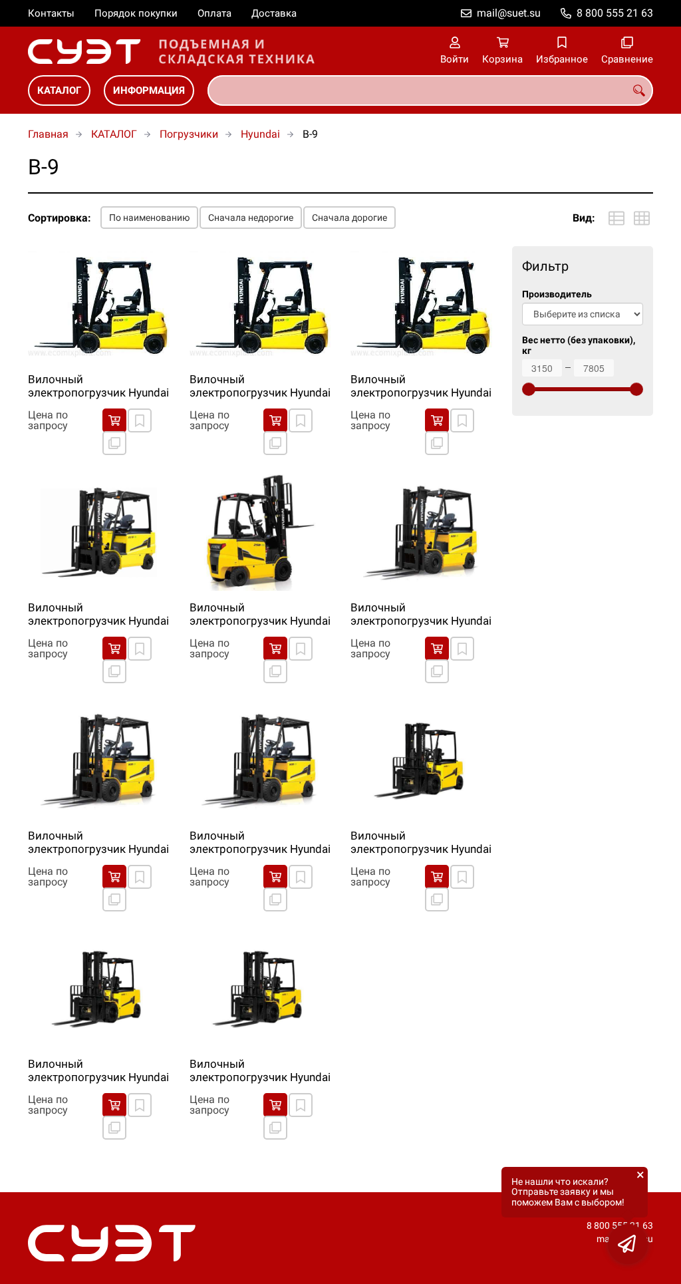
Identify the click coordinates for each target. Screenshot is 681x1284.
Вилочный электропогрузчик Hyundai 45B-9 (98, 1071)
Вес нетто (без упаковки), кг (578, 345)
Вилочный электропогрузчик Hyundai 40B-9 (420, 843)
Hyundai (260, 134)
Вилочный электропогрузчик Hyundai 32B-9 (98, 843)
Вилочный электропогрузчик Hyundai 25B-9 (260, 615)
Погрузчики (189, 134)
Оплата (214, 13)
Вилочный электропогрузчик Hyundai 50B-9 (260, 1071)
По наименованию (149, 217)
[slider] (528, 389)
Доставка (274, 13)
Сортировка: (59, 218)
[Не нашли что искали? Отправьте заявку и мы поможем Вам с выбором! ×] (628, 1244)
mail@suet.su (509, 13)
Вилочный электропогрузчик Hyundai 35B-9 (260, 843)
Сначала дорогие (349, 217)
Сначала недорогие (250, 217)
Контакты (51, 13)
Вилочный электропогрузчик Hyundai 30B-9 (420, 615)
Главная (48, 134)
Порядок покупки (136, 13)
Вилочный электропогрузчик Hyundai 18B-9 (260, 387)
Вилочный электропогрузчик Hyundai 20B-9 (420, 387)
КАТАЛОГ (59, 90)
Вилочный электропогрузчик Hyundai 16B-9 (98, 387)
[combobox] (430, 90)
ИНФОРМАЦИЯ (149, 90)
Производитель (557, 294)
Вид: (584, 218)
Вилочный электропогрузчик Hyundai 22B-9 (98, 615)
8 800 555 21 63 (615, 13)
